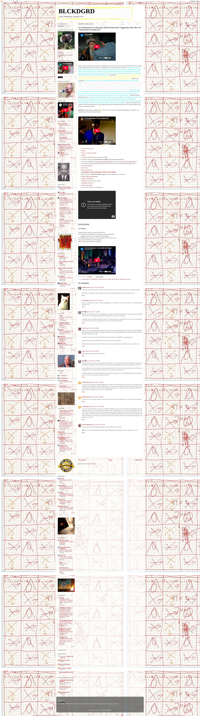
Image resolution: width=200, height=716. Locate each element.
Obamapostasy (123, 279)
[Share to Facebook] (101, 277)
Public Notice (62, 343)
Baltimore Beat (63, 637)
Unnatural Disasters (64, 154)
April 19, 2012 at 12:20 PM (97, 287)
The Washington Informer (66, 620)
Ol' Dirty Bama (86, 382)
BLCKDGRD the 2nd (64, 687)
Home (110, 460)
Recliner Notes (63, 445)
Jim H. (83, 328)
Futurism (61, 219)
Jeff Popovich (69, 703)
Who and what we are (87, 148)
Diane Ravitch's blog (64, 144)
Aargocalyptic (85, 279)
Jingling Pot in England (65, 387)
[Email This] (96, 277)
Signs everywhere (63, 257)
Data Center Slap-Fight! (65, 188)
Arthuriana (62, 336)
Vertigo (61, 329)
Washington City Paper (65, 607)
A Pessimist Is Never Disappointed (64, 438)
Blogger (109, 710)
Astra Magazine (63, 380)
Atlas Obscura (63, 386)
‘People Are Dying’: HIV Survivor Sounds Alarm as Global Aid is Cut (65, 623)
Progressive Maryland (65, 628)
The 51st (61, 597)
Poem (129, 279)
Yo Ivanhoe (62, 192)
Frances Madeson (86, 424)
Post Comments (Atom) (90, 463)
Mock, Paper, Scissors (65, 187)
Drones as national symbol (88, 153)
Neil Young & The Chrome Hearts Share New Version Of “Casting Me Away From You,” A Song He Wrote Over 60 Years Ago (66, 425)
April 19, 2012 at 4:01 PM (92, 328)
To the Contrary (63, 198)
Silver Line (84, 168)
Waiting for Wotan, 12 (87, 183)
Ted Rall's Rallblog (64, 322)
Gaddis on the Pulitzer (87, 178)
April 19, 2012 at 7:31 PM (96, 382)
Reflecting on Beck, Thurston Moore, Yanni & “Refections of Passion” (65, 448)
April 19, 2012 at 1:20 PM (93, 311)
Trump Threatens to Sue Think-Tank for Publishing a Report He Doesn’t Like (66, 147)
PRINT (61, 315)
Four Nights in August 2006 (66, 193)
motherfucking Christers (130, 161)
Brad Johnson (85, 300)
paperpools (62, 499)
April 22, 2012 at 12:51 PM (98, 424)
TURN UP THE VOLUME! (66, 410)
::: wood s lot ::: (63, 375)
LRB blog (61, 153)
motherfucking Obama (106, 161)
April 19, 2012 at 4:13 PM (92, 351)
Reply (83, 295)
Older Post (138, 460)
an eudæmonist (63, 378)
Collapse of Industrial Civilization (64, 548)
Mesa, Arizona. (63, 563)
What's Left (62, 555)
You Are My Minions (64, 664)
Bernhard (84, 181)
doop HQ (61, 478)
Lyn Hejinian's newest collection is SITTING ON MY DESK (98, 172)
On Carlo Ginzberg (86, 165)
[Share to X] (99, 277)
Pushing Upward (63, 506)
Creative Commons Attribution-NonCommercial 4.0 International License (100, 703)
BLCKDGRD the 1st (64, 692)
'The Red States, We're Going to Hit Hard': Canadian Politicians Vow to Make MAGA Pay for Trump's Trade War (66, 212)
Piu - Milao (62, 264)
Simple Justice (63, 283)
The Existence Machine (65, 668)
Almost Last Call (63, 688)
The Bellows (62, 485)
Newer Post (82, 460)
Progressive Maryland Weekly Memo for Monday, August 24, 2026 (66, 632)
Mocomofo (105, 279)
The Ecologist (62, 137)
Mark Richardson (64, 567)
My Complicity (115, 279)
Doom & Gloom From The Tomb (66, 262)
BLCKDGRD (77, 11)
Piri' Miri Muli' (63, 123)
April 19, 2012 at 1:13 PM (96, 300)
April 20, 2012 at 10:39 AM (97, 406)
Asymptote (62, 276)
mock (109, 159)
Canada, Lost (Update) (64, 284)
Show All (73, 157)
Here (83, 353)
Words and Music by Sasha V (66, 672)
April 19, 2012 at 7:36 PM (96, 397)
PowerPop (62, 432)
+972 (60, 373)
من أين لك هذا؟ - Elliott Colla (66, 656)
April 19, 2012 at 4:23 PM (93, 360)
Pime (60, 562)
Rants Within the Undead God (65, 269)
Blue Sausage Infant (87, 185)
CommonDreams (63, 207)
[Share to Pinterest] (102, 277)
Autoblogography (93, 279)
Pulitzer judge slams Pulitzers (89, 176)
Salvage (61, 492)
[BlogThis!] (98, 277)
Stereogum (62, 420)
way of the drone (88, 157)
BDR (83, 311)
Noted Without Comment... (66, 433)
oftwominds (62, 130)
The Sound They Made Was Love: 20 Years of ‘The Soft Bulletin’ (66, 570)
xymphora (62, 256)
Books (100, 279)
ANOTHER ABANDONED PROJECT (66, 680)
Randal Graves (86, 287)
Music (109, 279)
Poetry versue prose (86, 170)
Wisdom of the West (64, 660)
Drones (83, 151)
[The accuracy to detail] (65, 682)
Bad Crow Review (64, 540)
